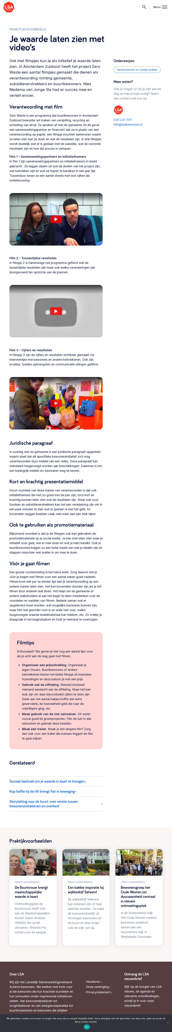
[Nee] (167, 1023)
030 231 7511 (123, 120)
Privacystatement (98, 992)
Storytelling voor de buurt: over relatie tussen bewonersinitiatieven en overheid (43, 804)
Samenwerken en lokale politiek (137, 69)
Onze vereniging (97, 987)
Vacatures (93, 981)
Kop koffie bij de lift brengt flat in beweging (42, 791)
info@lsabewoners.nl (128, 124)
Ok (86, 1027)
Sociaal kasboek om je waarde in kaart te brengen (46, 781)
